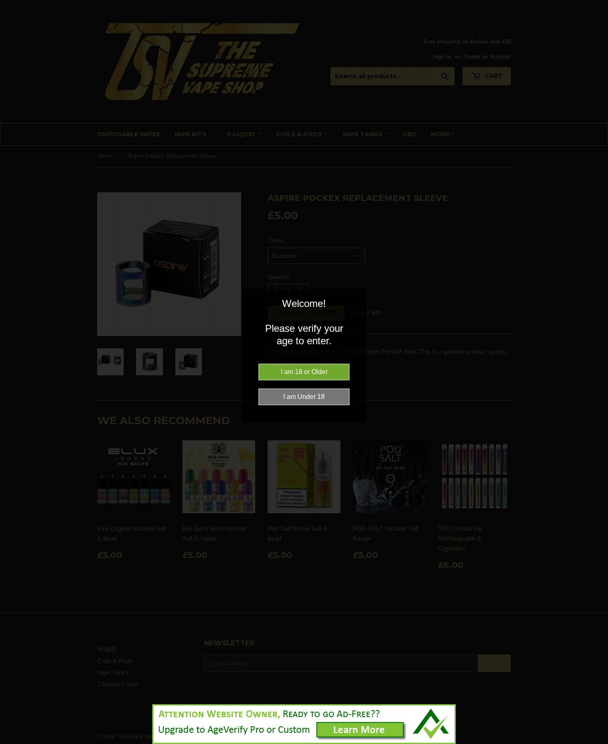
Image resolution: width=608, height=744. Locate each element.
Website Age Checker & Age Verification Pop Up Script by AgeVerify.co (598, 742)
